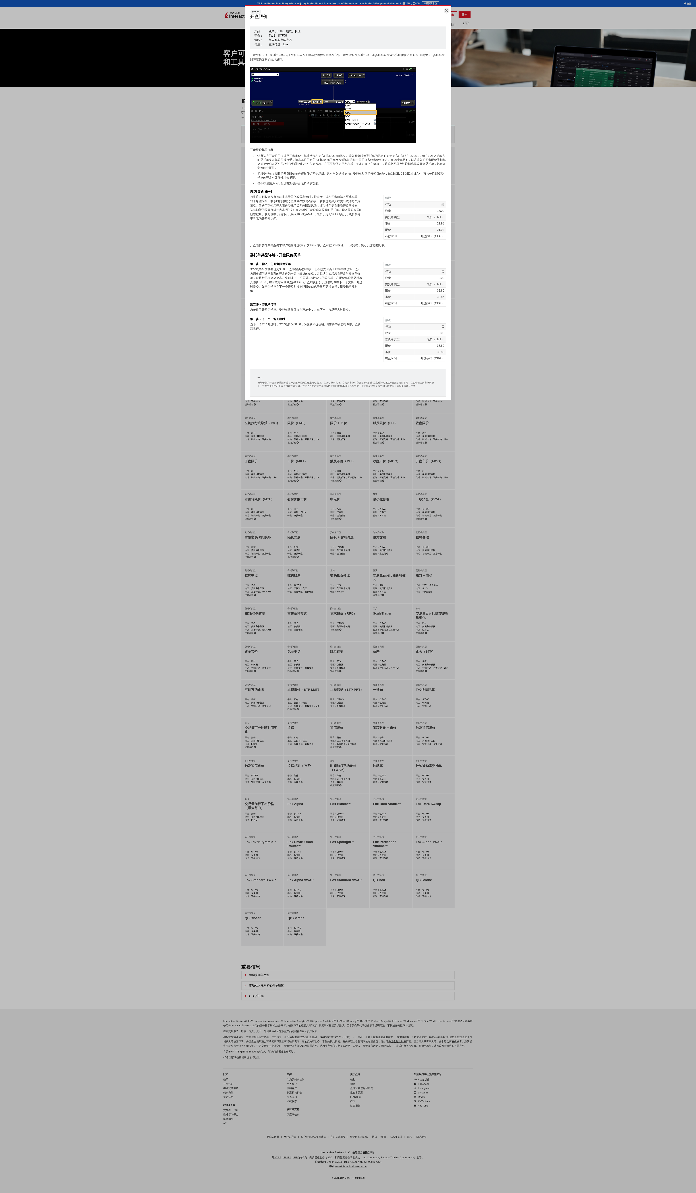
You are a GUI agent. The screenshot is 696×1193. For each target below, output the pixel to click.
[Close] (447, 11)
